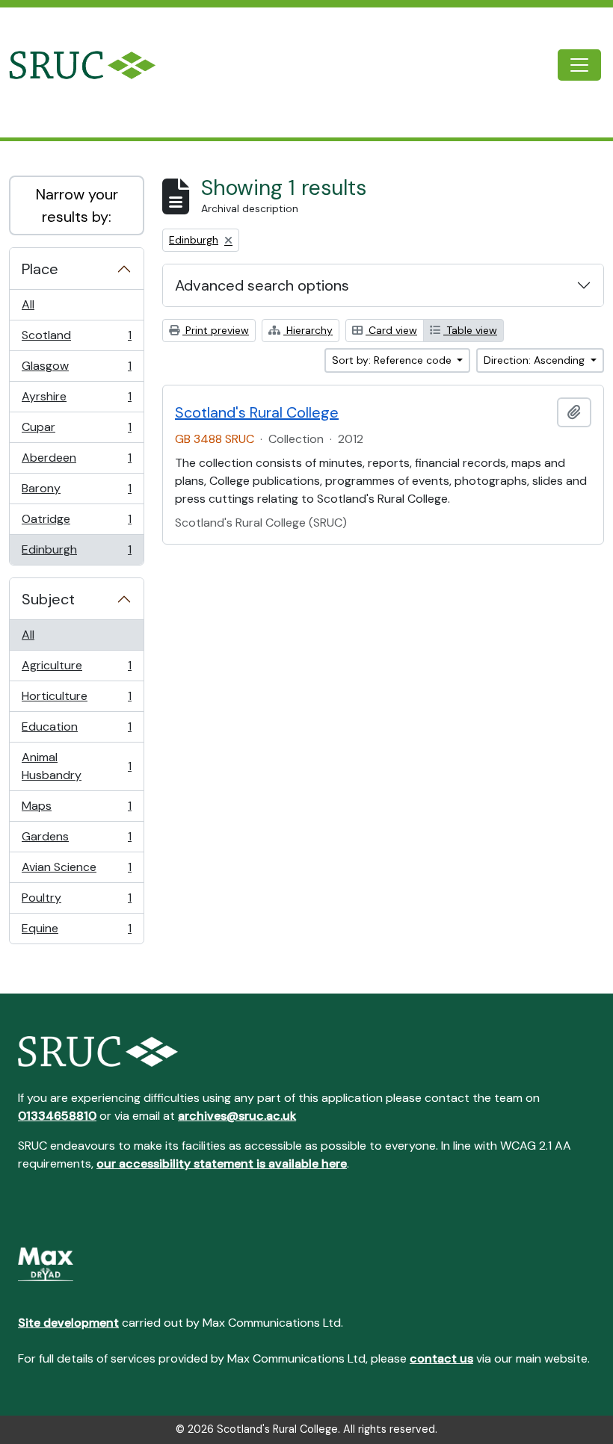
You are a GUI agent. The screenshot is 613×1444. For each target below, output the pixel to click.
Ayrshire (76, 400)
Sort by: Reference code (393, 360)
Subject (48, 599)
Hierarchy (308, 330)
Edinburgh (76, 553)
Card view (391, 330)
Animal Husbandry (76, 766)
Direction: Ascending (536, 360)
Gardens (76, 840)
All (28, 304)
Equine (76, 931)
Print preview (215, 330)
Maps (76, 810)
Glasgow (76, 370)
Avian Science (76, 871)
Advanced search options (262, 285)
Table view (470, 330)
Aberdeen (76, 462)
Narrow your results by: (77, 205)
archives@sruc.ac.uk (237, 1116)
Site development (68, 1322)
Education (76, 731)
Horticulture (76, 700)
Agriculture (76, 669)
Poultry (76, 902)
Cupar (76, 431)
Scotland (76, 339)
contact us (441, 1358)
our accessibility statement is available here (221, 1163)
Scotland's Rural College (257, 412)
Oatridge (76, 523)
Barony (76, 492)
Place (40, 269)
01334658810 (57, 1116)
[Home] (94, 65)
